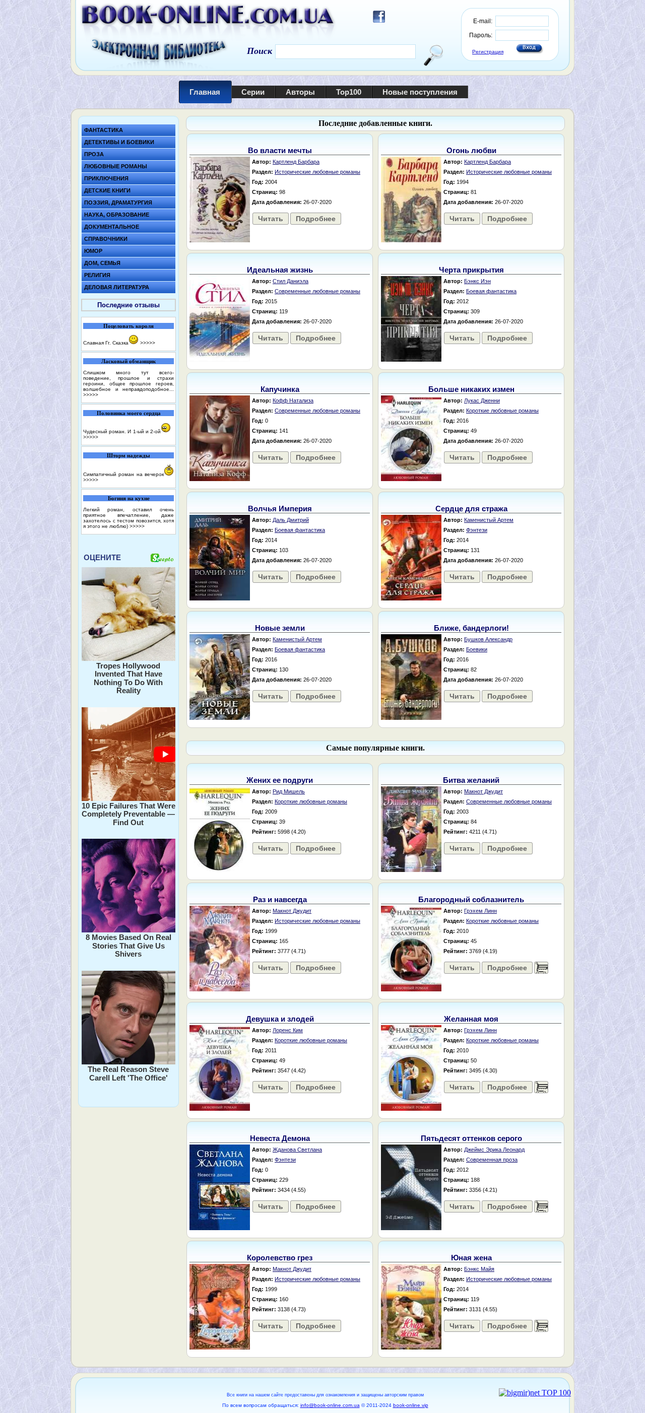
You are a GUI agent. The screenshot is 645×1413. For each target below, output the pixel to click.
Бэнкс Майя (479, 1269)
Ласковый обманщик (128, 361)
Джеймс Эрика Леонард (494, 1150)
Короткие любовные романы (502, 411)
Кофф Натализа (293, 400)
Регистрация (487, 51)
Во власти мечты (280, 150)
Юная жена (471, 1257)
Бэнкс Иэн (477, 281)
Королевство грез (279, 1257)
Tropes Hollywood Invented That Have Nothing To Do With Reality (128, 678)
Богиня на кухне (129, 498)
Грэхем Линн (480, 911)
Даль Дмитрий (291, 520)
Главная (204, 92)
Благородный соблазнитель (471, 899)
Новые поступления (420, 92)
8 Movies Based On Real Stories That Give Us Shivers (128, 945)
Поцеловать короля (128, 326)
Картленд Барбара (296, 162)
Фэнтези (476, 530)
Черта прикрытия (471, 269)
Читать (270, 219)
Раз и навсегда (280, 899)
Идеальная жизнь (280, 269)
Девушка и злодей (280, 1019)
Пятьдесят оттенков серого (471, 1138)
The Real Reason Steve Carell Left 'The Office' (128, 1073)
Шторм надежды (128, 455)
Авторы (300, 92)
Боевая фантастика (491, 291)
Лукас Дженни (482, 400)
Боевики (476, 649)
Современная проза (492, 1160)
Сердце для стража (471, 508)
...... (541, 968)
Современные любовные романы (317, 291)
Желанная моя (471, 1019)
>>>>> (147, 343)
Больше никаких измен (471, 389)
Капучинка (280, 389)
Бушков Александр (488, 639)
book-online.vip (410, 1405)
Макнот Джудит (483, 791)
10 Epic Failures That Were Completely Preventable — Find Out (128, 814)
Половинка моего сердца (129, 413)
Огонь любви (471, 150)
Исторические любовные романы (317, 172)
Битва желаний (471, 780)
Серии (253, 92)
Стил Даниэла (290, 281)
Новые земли (280, 628)
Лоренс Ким (288, 1030)
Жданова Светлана (297, 1150)
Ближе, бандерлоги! (471, 628)
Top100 (348, 92)
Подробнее (316, 219)
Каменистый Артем (488, 520)
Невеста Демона (280, 1138)
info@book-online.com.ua (330, 1405)
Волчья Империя (280, 508)
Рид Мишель (289, 791)
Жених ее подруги (279, 780)
